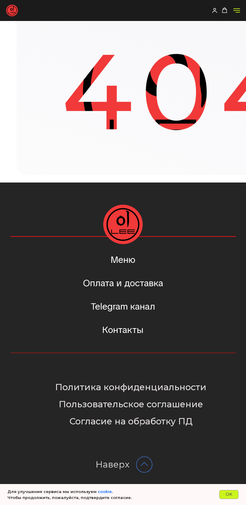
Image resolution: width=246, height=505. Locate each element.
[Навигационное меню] (236, 10)
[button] (215, 10)
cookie (105, 491)
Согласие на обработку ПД (131, 421)
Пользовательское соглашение (131, 404)
